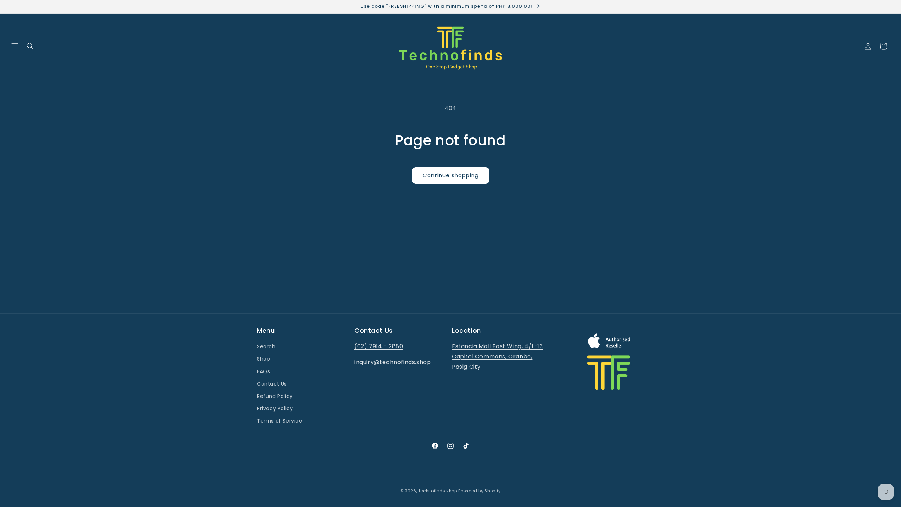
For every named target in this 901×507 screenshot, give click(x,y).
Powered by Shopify (479, 491)
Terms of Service (279, 420)
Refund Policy (275, 396)
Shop (263, 358)
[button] (15, 46)
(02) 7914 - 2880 (378, 346)
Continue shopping (451, 175)
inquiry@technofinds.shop (392, 362)
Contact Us (272, 383)
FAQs (263, 371)
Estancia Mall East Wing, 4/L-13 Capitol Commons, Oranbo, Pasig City (497, 356)
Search (266, 346)
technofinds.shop (438, 491)
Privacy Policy (275, 408)
